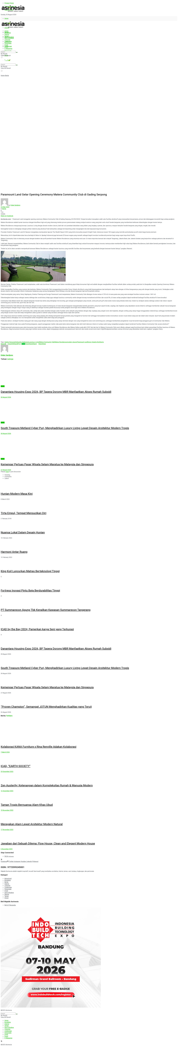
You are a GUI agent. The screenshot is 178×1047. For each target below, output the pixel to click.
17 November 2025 (7, 830)
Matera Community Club (46, 342)
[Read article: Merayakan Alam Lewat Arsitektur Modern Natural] (89, 815)
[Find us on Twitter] (1, 18)
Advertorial (7, 878)
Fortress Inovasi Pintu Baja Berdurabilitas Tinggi (30, 590)
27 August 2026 (6, 470)
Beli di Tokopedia (10, 905)
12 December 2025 (7, 791)
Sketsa (6, 894)
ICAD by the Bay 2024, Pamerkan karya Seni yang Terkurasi (37, 629)
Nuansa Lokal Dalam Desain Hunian (23, 532)
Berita (7, 75)
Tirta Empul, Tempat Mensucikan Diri (23, 513)
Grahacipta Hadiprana (21, 342)
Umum (6, 898)
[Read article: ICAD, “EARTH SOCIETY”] (89, 757)
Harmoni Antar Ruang (14, 551)
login (7, 472)
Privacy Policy (9, 3)
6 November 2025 (6, 849)
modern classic (72, 342)
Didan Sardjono (15, 205)
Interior (6, 34)
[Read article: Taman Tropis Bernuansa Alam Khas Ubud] (89, 796)
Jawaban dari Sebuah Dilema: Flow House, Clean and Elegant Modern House (48, 843)
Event (6, 47)
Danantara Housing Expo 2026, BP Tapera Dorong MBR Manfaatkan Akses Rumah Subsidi (56, 391)
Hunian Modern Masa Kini (17, 493)
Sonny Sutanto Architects (96, 342)
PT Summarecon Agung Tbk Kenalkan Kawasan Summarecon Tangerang (45, 609)
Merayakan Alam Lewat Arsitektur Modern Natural (32, 824)
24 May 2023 (5, 207)
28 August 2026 (6, 397)
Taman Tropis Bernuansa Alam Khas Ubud (27, 804)
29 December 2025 (7, 771)
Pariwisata (7, 43)
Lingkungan (8, 46)
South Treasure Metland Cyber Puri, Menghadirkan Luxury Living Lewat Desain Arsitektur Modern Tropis (65, 428)
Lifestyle (7, 40)
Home (6, 18)
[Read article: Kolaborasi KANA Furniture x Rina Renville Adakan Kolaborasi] (89, 730)
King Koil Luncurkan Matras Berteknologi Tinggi (30, 571)
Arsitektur (7, 33)
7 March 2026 (5, 752)
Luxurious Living (33, 342)
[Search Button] (16, 52)
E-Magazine (8, 48)
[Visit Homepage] (13, 12)
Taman (6, 36)
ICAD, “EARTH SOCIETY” (15, 766)
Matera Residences (60, 342)
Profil (6, 45)
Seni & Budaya (9, 37)
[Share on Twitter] (14, 216)
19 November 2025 (7, 810)
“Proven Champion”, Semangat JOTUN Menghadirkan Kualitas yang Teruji (46, 706)
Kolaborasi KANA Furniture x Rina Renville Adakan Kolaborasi (38, 746)
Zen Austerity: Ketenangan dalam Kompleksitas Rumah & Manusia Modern (47, 785)
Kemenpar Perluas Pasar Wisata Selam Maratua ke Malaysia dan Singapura (47, 464)
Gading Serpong (10, 342)
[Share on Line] (15, 216)
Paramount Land (82, 342)
